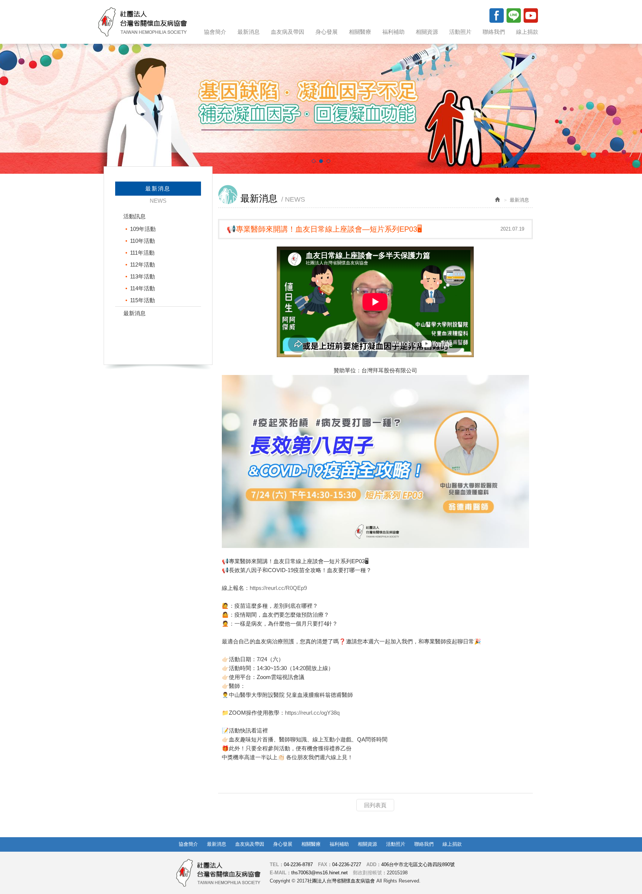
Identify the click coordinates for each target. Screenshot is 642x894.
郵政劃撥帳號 (367, 872)
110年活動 (142, 241)
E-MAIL (278, 872)
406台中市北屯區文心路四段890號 (418, 864)
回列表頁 (375, 805)
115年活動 (142, 300)
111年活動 (142, 252)
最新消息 (134, 313)
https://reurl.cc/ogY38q (312, 712)
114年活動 (142, 288)
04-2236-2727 (346, 864)
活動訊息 (134, 216)
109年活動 (143, 229)
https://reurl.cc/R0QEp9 (278, 588)
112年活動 (142, 264)
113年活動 (142, 276)
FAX (322, 864)
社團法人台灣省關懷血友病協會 (142, 21)
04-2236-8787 (298, 864)
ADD (371, 864)
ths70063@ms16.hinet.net (319, 872)
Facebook (496, 15)
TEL (274, 864)
